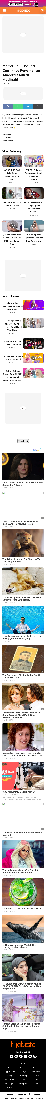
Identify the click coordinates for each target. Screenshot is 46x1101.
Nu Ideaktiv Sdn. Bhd (21, 1098)
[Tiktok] (25, 1056)
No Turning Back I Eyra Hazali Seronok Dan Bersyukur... (34, 237)
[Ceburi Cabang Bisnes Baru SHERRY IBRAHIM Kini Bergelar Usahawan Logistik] (33, 373)
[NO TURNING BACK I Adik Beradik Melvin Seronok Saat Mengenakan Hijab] (12, 161)
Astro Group (39, 1098)
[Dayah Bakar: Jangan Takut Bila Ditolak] (33, 358)
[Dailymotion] (35, 1056)
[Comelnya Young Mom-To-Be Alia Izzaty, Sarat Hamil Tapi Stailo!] (33, 323)
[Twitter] (21, 1056)
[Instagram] (16, 1056)
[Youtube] (30, 1056)
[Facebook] (11, 1056)
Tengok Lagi (23, 441)
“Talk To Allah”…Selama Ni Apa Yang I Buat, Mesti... (13, 306)
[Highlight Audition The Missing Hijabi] (33, 343)
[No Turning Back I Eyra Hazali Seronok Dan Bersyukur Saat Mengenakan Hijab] (34, 226)
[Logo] (23, 10)
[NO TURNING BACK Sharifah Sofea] (12, 193)
